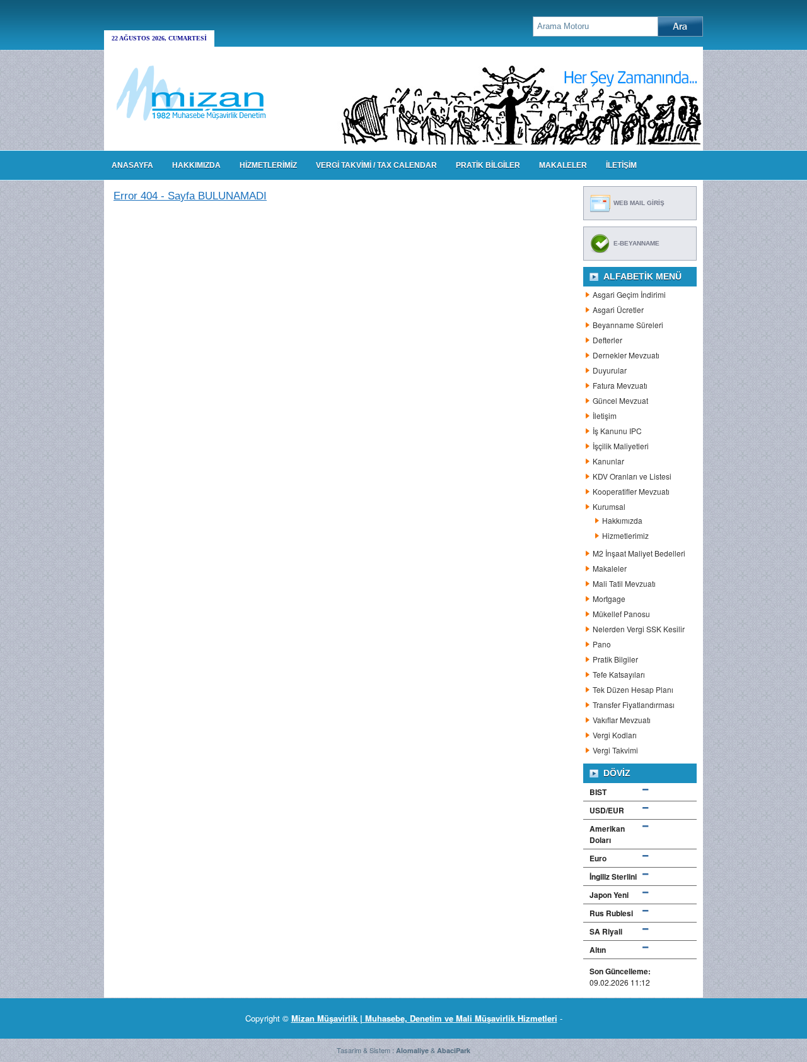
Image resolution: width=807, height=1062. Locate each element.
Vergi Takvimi (615, 750)
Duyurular (610, 370)
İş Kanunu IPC (617, 430)
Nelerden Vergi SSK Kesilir (639, 628)
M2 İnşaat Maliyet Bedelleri (639, 553)
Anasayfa (132, 165)
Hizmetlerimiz (625, 535)
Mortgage (609, 598)
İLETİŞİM (621, 165)
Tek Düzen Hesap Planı (633, 689)
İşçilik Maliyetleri (621, 445)
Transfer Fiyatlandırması (634, 704)
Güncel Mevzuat (620, 400)
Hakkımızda (622, 520)
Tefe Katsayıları (619, 674)
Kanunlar (608, 461)
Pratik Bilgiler (615, 659)
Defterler (607, 339)
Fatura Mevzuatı (620, 385)
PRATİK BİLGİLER (488, 165)
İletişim (605, 415)
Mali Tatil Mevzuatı (624, 583)
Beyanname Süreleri (628, 324)
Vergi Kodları (615, 734)
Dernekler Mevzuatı (626, 355)
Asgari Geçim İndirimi (629, 294)
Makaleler (610, 568)
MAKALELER (563, 165)
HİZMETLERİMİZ (268, 165)
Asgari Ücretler (618, 309)
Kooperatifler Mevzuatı (631, 491)
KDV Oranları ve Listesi (632, 476)
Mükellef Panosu (621, 613)
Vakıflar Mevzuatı (622, 719)
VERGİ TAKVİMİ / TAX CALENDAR (376, 165)
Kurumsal (609, 506)
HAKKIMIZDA (196, 165)
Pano (602, 644)
